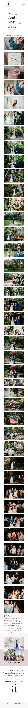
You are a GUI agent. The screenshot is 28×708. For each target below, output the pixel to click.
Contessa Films (8, 622)
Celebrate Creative (17, 706)
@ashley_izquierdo (14, 662)
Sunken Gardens (9, 620)
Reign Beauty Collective (16, 632)
